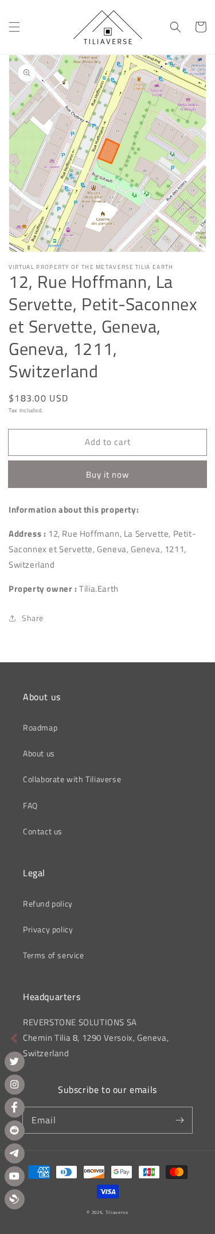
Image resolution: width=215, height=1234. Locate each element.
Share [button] (33, 618)
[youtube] (15, 1176)
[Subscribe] (179, 1120)
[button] (14, 27)
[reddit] (15, 1130)
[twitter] (15, 1062)
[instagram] (15, 1085)
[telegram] (15, 1153)
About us (39, 753)
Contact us (42, 831)
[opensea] (15, 1199)
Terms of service (53, 955)
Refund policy (48, 903)
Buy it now (107, 474)
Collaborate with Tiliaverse (72, 779)
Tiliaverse (116, 1212)
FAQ (30, 805)
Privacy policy (48, 929)
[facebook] (15, 1108)
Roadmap (40, 727)
